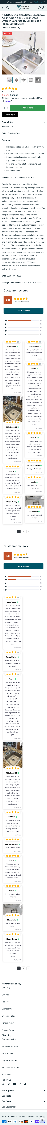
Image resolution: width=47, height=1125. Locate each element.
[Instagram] (3, 1084)
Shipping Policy (8, 1016)
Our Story (6, 988)
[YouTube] (14, 1084)
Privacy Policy (8, 1030)
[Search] (7, 7)
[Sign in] (39, 7)
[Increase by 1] (8, 106)
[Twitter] (25, 1084)
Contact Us (7, 1009)
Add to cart (28, 108)
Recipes (5, 1002)
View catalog (3, 8)
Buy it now (10, 115)
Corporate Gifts (9, 1039)
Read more (38, 2)
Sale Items (6, 1074)
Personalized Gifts (10, 1046)
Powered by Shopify (36, 1116)
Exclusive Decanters (10, 1067)
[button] (2, 2)
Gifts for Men (7, 1053)
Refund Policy (8, 1023)
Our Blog (5, 995)
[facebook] (20, 1084)
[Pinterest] (9, 1084)
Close (23, 1090)
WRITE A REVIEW (23, 310)
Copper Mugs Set (9, 1060)
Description (8, 122)
